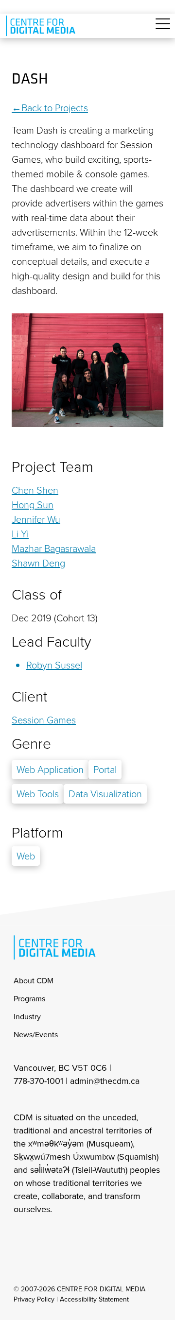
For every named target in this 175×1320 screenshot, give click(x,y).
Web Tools (38, 794)
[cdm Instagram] (20, 1235)
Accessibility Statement (94, 1299)
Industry (27, 1016)
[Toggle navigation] (163, 29)
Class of (37, 594)
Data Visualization (105, 794)
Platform (37, 832)
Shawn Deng (38, 563)
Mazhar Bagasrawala (54, 548)
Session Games (44, 720)
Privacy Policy (34, 1299)
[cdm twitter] (63, 1235)
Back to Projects (54, 108)
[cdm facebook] (42, 1235)
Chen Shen (35, 490)
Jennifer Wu (36, 519)
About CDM (33, 980)
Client (29, 696)
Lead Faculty (51, 642)
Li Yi (20, 534)
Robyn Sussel (54, 665)
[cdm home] (42, 26)
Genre (31, 744)
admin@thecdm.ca (105, 1081)
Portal (105, 769)
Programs (29, 998)
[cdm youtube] (84, 1235)
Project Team (52, 467)
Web (26, 856)
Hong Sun (32, 504)
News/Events (36, 1034)
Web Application (50, 769)
